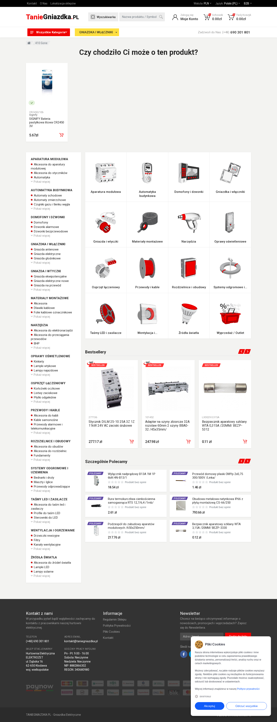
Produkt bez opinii (135, 482)
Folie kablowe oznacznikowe (52, 312)
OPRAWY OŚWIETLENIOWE (50, 356)
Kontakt (32, 3)
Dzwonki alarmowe (46, 227)
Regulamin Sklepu (114, 619)
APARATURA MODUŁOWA (49, 159)
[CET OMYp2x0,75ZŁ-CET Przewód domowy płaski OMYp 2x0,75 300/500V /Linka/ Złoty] (181, 480)
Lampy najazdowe (45, 370)
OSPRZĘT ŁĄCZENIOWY (48, 383)
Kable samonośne (45, 420)
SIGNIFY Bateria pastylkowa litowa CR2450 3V (46, 122)
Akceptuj (209, 706)
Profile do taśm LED (46, 513)
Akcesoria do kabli (45, 415)
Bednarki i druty (43, 477)
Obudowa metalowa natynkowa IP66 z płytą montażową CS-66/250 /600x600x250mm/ (217, 502)
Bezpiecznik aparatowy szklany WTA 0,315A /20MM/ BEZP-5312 (224, 425)
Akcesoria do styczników (50, 173)
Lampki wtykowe (44, 366)
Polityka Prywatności (117, 625)
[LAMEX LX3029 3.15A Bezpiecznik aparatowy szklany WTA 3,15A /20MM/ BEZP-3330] (181, 530)
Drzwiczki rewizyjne (46, 535)
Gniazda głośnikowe (47, 258)
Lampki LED (41, 567)
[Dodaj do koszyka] (61, 135)
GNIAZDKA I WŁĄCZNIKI (96, 32)
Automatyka (41, 177)
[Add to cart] (131, 441)
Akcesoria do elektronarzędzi (53, 330)
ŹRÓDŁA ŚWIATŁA (44, 557)
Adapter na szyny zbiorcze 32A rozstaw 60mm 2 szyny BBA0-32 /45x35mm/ (167, 425)
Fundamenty (41, 455)
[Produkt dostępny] (32, 102)
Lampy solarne (43, 571)
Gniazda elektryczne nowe (51, 281)
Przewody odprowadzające (51, 486)
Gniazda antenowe (46, 249)
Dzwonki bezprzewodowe (50, 231)
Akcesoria (40, 303)
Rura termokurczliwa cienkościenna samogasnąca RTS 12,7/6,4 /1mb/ (131, 500)
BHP (36, 343)
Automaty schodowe (47, 195)
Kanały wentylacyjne (47, 544)
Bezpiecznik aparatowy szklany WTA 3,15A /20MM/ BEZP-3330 (216, 526)
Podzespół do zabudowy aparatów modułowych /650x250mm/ (131, 526)
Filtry (36, 540)
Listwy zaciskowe (45, 393)
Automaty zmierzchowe (49, 200)
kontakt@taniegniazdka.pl (81, 641)
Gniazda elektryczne (47, 254)
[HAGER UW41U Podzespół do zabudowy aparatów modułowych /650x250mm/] (96, 530)
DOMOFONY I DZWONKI (48, 217)
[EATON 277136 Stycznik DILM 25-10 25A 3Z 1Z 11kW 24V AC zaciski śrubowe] (111, 388)
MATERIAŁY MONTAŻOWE (50, 298)
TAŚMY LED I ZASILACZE (49, 499)
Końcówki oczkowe (46, 388)
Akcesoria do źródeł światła (52, 562)
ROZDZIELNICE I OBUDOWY (51, 441)
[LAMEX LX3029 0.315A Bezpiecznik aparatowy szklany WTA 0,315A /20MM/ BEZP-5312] (225, 388)
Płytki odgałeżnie (44, 397)
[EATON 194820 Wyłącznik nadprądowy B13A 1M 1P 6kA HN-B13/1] (96, 480)
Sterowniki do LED (45, 517)
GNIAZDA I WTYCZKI (46, 271)
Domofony (40, 222)
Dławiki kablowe (44, 308)
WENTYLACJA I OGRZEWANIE (53, 530)
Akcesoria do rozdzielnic (50, 451)
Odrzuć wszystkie (246, 706)
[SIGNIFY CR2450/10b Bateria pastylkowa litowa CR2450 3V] (47, 86)
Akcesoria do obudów (48, 446)
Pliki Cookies (111, 632)
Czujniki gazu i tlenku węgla (51, 204)
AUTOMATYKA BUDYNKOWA (51, 190)
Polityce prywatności (248, 688)
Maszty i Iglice (43, 482)
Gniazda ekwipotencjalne (50, 276)
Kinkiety (38, 361)
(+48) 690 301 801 (37, 641)
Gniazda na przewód (47, 285)
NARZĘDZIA (39, 325)
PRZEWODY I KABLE (45, 410)
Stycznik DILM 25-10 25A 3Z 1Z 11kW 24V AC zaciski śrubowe (112, 423)
